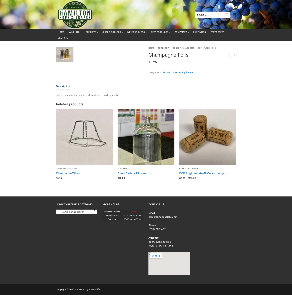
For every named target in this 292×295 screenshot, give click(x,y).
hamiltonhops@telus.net (162, 216)
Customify (94, 289)
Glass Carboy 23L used (132, 173)
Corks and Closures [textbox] (75, 211)
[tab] (63, 86)
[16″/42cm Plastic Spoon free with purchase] (234, 55)
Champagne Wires (68, 173)
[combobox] (76, 212)
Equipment (163, 48)
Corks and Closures (183, 48)
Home (151, 48)
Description (63, 86)
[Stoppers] (229, 55)
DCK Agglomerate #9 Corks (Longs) (202, 173)
